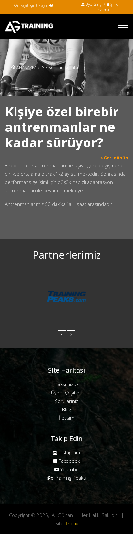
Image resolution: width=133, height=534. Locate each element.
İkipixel (73, 523)
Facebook (68, 461)
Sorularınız (66, 401)
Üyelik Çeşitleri (66, 392)
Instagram (68, 452)
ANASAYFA (25, 67)
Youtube (69, 469)
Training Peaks (69, 477)
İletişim (66, 417)
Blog (66, 409)
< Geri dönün (114, 157)
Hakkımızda (67, 384)
